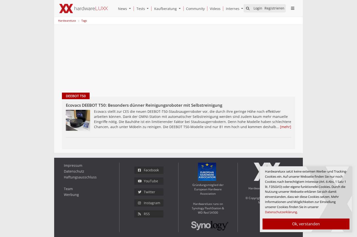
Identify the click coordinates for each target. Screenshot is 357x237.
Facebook (151, 170)
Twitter (149, 192)
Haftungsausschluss (80, 177)
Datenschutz (74, 171)
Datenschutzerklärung (281, 212)
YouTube (151, 181)
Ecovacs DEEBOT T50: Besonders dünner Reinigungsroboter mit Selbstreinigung (144, 105)
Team (68, 188)
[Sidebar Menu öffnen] (292, 8)
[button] (131, 8)
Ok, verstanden (306, 224)
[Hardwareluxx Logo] (83, 8)
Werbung (71, 194)
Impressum (73, 165)
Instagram (152, 203)
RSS (147, 213)
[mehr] (285, 126)
